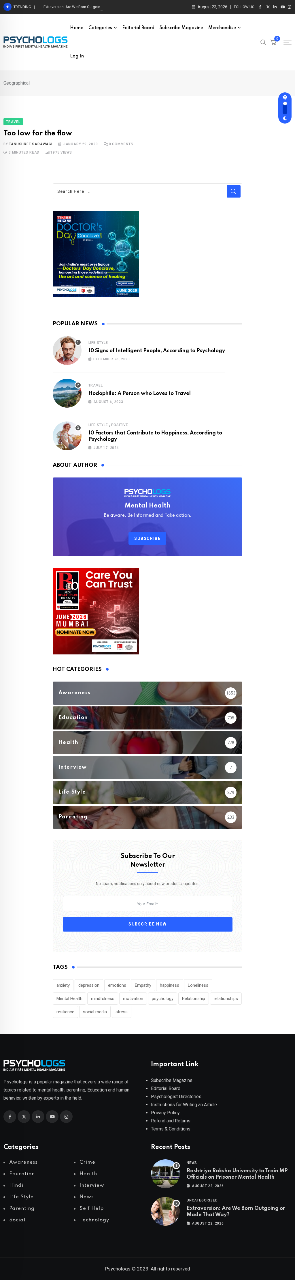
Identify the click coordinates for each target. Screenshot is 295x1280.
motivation (133, 998)
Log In (77, 56)
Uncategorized (202, 1200)
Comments (121, 144)
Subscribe (147, 538)
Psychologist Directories (176, 1096)
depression (88, 985)
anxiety (63, 985)
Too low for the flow (37, 133)
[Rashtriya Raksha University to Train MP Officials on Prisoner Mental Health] (165, 1173)
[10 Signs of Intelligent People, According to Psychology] (67, 350)
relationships (226, 998)
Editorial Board (138, 28)
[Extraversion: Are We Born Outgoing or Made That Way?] (165, 1211)
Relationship (193, 998)
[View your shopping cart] (273, 42)
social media (95, 1011)
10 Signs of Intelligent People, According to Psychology (156, 350)
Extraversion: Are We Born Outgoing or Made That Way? (89, 7)
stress (122, 1011)
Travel (95, 385)
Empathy (143, 985)
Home (76, 28)
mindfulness (102, 998)
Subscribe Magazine (181, 28)
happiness (169, 985)
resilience (65, 1011)
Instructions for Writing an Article (184, 1104)
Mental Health (69, 998)
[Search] (263, 41)
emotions (117, 985)
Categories (100, 28)
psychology (162, 998)
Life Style (98, 343)
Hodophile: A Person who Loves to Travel (139, 393)
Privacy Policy (165, 1112)
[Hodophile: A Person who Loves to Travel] (67, 393)
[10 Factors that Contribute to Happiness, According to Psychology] (67, 435)
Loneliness (198, 985)
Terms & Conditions (170, 1129)
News (192, 1163)
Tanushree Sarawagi (30, 144)
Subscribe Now (147, 924)
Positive (119, 425)
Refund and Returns (170, 1121)
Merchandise (222, 28)
